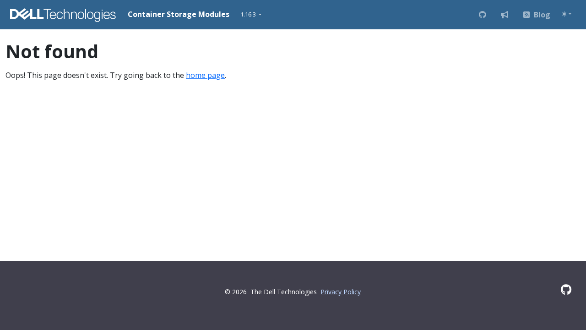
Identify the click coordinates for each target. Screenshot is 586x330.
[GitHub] (566, 289)
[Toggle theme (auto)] (566, 14)
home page (205, 75)
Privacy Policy (340, 291)
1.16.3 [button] (248, 14)
